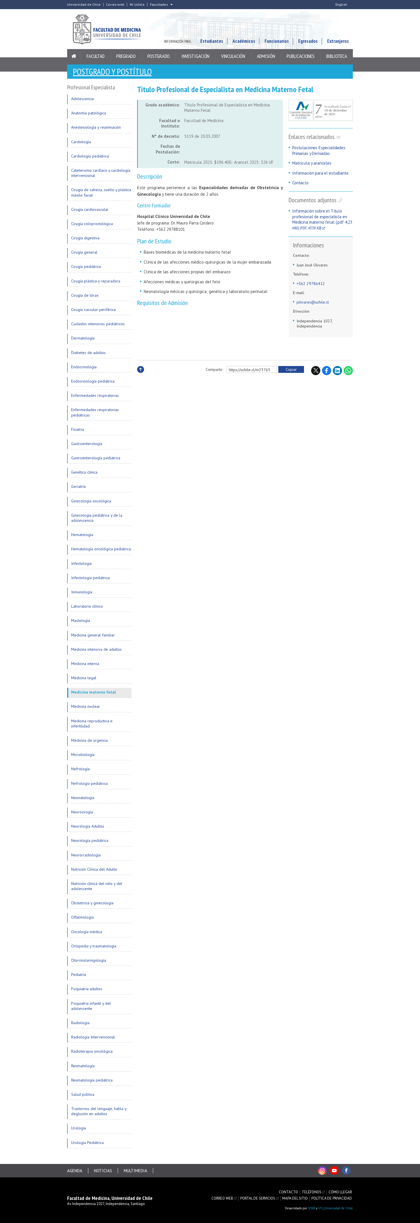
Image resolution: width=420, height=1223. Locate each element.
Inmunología (81, 592)
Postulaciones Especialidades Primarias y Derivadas (318, 150)
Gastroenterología (86, 443)
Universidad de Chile (84, 4)
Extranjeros (338, 41)
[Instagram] (322, 1170)
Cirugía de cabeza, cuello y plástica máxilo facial (101, 192)
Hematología (82, 534)
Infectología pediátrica (90, 577)
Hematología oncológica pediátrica (101, 548)
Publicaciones (300, 56)
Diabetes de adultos (88, 352)
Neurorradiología (86, 855)
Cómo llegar (340, 1192)
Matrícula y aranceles (311, 163)
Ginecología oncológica (91, 501)
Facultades (159, 4)
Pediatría (78, 974)
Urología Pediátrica (87, 1142)
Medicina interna (85, 663)
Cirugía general (84, 252)
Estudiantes (211, 41)
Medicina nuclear (85, 706)
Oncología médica (86, 931)
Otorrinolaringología (88, 960)
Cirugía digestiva (85, 237)
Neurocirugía (82, 811)
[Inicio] (74, 56)
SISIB (311, 1208)
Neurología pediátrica (89, 840)
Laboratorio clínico (87, 606)
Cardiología (81, 141)
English (341, 4)
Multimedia (135, 1170)
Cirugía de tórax (85, 295)
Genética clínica (84, 472)
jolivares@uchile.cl (313, 302)
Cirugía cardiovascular (90, 209)
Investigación (195, 56)
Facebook (326, 370)
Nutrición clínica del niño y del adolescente (96, 886)
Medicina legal (83, 677)
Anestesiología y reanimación (96, 127)
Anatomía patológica (88, 113)
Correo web (115, 4)
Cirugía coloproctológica (92, 223)
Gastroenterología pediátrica (95, 457)
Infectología (81, 563)
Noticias (103, 1170)
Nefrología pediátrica (89, 783)
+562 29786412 (311, 283)
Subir (140, 375)
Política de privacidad (331, 1198)
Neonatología (82, 797)
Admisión (266, 56)
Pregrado (126, 56)
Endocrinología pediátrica (93, 381)
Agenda (74, 1170)
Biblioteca (336, 56)
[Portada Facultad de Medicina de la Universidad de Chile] (110, 29)
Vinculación (233, 56)
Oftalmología (82, 917)
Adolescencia (82, 98)
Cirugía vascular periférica (93, 309)
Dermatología (83, 338)
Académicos (244, 41)
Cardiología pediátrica (90, 156)
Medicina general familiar (93, 635)
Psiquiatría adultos (86, 988)
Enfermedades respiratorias (95, 395)
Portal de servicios (257, 1198)
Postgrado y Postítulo (112, 71)
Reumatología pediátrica (92, 1080)
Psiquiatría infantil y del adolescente (91, 1006)
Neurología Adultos (87, 826)
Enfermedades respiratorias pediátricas (95, 412)
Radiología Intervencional (93, 1037)
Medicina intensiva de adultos (96, 649)
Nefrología (80, 768)
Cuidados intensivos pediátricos (98, 323)
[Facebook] (346, 1170)
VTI (320, 1208)
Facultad (96, 56)
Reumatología (83, 1065)
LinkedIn (337, 370)
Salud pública (82, 1094)
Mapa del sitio (295, 1198)
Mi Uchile (137, 4)
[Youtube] (334, 1170)
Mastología (80, 620)
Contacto (300, 182)
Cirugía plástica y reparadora (95, 281)
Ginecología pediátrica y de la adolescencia (96, 518)
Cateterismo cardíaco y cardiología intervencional (100, 173)
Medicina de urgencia (89, 740)
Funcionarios (277, 41)
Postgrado (158, 56)
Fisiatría (77, 429)
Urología (78, 1128)
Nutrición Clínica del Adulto (94, 869)
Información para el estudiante (320, 173)
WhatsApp (348, 370)
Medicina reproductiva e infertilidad (92, 723)
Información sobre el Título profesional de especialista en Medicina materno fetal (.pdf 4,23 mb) (322, 219)
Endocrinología (84, 366)
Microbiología (83, 754)
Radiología (80, 1022)
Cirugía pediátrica (86, 266)
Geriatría (78, 486)
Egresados (308, 41)
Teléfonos (311, 1192)
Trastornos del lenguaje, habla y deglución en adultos (98, 1111)
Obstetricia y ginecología (92, 902)
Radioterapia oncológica (92, 1051)
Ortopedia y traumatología (93, 946)
